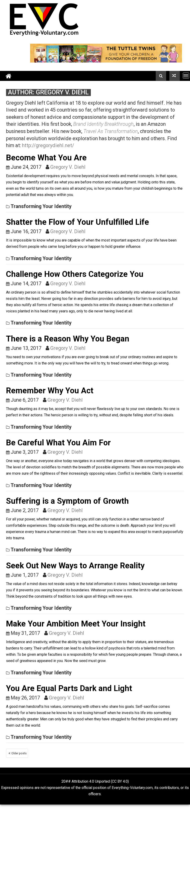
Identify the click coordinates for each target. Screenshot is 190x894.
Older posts (19, 753)
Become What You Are (46, 157)
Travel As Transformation (110, 131)
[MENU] (186, 75)
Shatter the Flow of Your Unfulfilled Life (77, 222)
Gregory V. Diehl (68, 167)
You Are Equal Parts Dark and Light (69, 688)
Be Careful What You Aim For (58, 442)
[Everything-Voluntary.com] (8, 76)
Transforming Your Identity (41, 206)
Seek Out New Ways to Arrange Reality (75, 565)
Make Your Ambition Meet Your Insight (76, 623)
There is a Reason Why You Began (67, 338)
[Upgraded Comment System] (174, 76)
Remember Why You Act (49, 390)
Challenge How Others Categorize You (74, 274)
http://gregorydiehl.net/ (48, 145)
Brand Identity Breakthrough (103, 124)
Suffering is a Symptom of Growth (67, 501)
